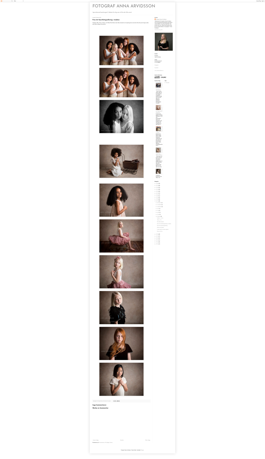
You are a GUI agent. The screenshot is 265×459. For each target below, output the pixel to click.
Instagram (156, 65)
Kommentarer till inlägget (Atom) (105, 442)
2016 (157, 234)
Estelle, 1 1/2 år (160, 218)
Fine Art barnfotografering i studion (164, 223)
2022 (157, 191)
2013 (157, 240)
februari (159, 216)
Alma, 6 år (161, 171)
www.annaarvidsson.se (159, 70)
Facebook (156, 67)
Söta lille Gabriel (160, 221)
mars (158, 214)
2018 (157, 199)
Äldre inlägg (147, 440)
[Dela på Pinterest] (119, 401)
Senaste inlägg (95, 440)
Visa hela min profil (158, 29)
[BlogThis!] (115, 401)
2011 (157, 243)
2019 (157, 197)
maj (158, 210)
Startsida (122, 440)
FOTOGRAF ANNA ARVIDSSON (123, 6)
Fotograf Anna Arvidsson (161, 19)
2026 (157, 183)
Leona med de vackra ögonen (162, 229)
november (159, 204)
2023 (157, 189)
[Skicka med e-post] (114, 401)
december (159, 202)
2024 (157, 187)
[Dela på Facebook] (117, 401)
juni (158, 208)
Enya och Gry (159, 231)
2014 (157, 238)
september (159, 206)
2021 (157, 193)
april (158, 212)
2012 (157, 241)
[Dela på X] (116, 401)
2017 (157, 201)
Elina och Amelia (160, 227)
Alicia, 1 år (159, 219)
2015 (157, 236)
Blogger (142, 450)
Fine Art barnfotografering (162, 225)
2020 (157, 195)
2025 (157, 185)
